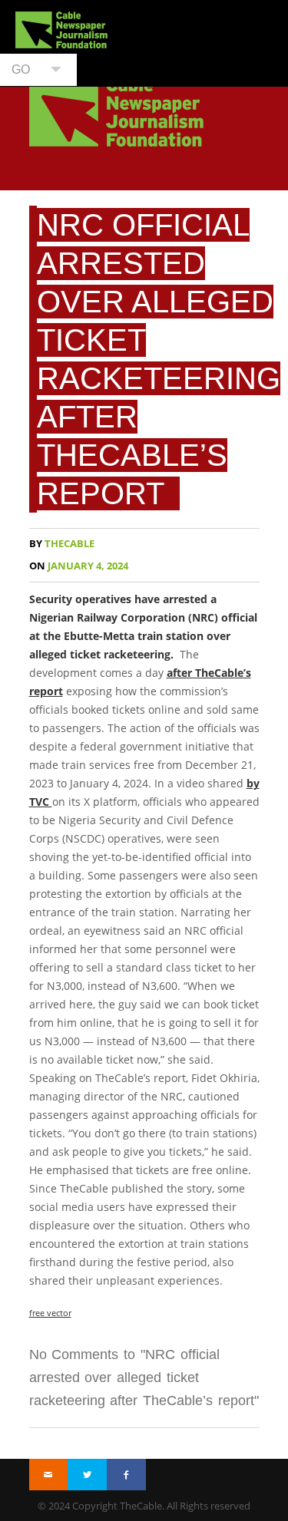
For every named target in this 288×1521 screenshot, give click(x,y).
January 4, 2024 (78, 565)
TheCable (61, 543)
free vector (50, 1312)
